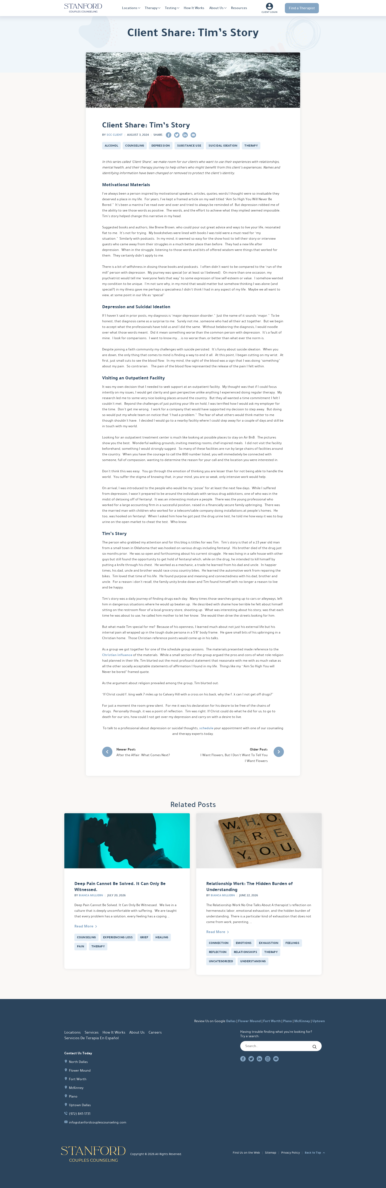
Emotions (244, 943)
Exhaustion (268, 943)
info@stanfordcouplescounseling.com (97, 1122)
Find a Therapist (302, 8)
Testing (170, 7)
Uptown (318, 1021)
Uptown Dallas (80, 1105)
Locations (129, 7)
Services (92, 1032)
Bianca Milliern (91, 895)
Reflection (218, 952)
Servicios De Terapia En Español (91, 1038)
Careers (155, 1032)
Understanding (253, 961)
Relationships (245, 952)
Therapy (151, 7)
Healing (161, 937)
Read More (83, 926)
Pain (80, 946)
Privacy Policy (290, 1152)
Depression (160, 145)
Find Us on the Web (246, 1152)
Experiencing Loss (118, 937)
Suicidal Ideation (222, 145)
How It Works (194, 7)
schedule (206, 728)
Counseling (134, 145)
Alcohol (111, 145)
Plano (287, 1021)
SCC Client (115, 134)
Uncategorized (221, 961)
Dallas (231, 1021)
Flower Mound (249, 1021)
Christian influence (117, 655)
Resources (239, 7)
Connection (219, 943)
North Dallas (78, 1061)
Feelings (292, 943)
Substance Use (189, 145)
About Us (216, 7)
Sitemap (270, 1152)
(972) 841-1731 (79, 1113)
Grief (144, 937)
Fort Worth (272, 1021)
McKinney (302, 1021)
